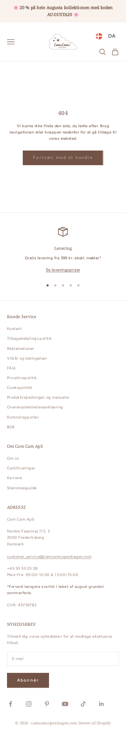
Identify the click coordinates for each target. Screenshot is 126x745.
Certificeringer (21, 468)
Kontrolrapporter (23, 417)
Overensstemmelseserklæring (35, 407)
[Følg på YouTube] (65, 703)
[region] (63, 250)
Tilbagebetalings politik (29, 338)
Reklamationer (20, 348)
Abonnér (28, 680)
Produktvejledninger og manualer (38, 397)
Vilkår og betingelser (27, 358)
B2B (10, 427)
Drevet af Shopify (94, 722)
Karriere (14, 478)
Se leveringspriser (63, 270)
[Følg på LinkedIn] (101, 703)
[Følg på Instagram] (28, 703)
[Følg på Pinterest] (46, 703)
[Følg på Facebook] (10, 703)
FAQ (11, 368)
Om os (13, 458)
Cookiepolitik (20, 387)
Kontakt (14, 329)
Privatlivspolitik (22, 378)
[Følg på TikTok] (83, 703)
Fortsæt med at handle (63, 157)
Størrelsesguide (22, 488)
